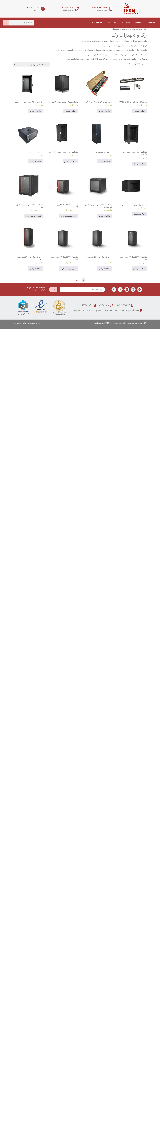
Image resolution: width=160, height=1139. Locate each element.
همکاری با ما (112, 22)
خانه (145, 29)
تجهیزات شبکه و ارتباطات (132, 29)
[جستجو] (6, 22)
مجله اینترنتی (97, 22)
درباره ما (138, 22)
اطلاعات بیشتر (139, 111)
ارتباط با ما (126, 22)
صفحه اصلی (151, 22)
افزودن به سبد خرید (68, 216)
